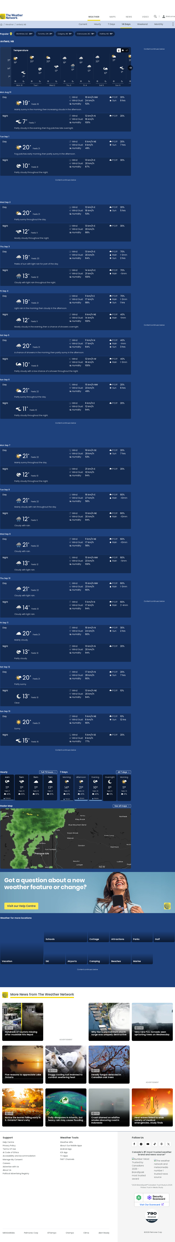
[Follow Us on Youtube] (148, 1144)
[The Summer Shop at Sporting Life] (164, 953)
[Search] (155, 16)
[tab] (119, 50)
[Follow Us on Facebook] (134, 1144)
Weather (9, 24)
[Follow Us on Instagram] (141, 1144)
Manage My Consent (13, 1159)
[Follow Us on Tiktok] (154, 1144)
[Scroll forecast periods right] (130, 67)
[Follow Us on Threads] (161, 1144)
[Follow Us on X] (168, 1144)
